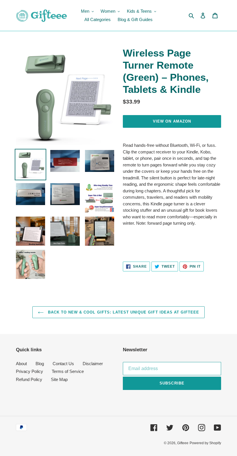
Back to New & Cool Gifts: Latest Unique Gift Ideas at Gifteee (123, 312)
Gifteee (182, 443)
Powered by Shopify (205, 443)
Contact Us (63, 363)
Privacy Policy (29, 371)
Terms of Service (68, 371)
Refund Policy (29, 379)
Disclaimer (93, 363)
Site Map (59, 379)
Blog (40, 363)
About (21, 363)
